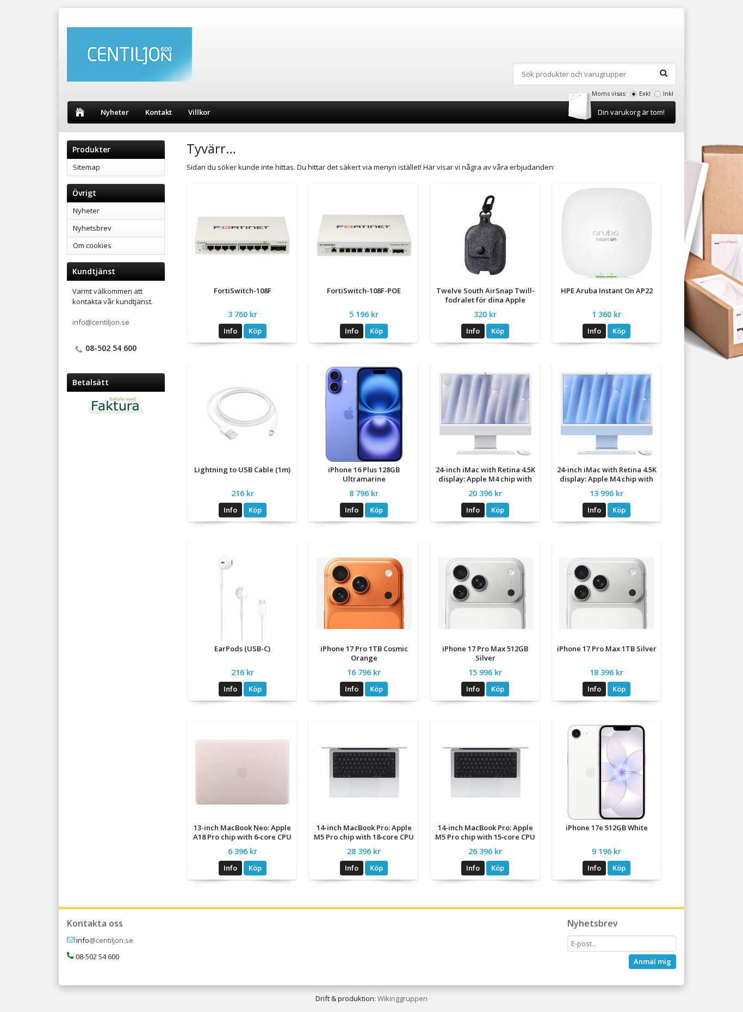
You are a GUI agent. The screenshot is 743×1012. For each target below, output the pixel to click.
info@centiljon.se (100, 322)
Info (230, 331)
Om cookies (92, 245)
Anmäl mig (652, 961)
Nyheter (115, 112)
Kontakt (158, 112)
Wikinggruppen (402, 998)
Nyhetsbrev (92, 228)
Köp (255, 331)
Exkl (645, 93)
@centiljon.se (111, 940)
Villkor (199, 112)
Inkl (668, 93)
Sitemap (86, 167)
